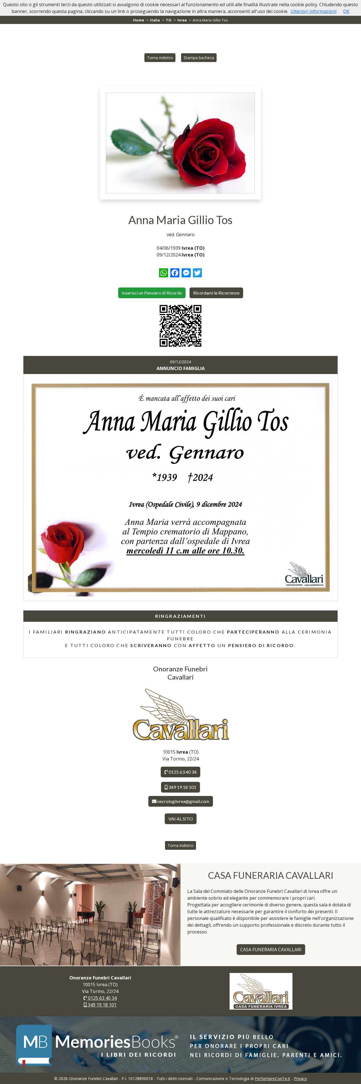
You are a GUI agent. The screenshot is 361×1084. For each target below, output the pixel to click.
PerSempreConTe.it (272, 1078)
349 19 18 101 (182, 787)
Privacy (300, 1078)
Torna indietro (160, 57)
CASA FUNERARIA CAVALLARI (270, 949)
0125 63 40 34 (182, 772)
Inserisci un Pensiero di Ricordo (152, 292)
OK (346, 11)
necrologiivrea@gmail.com (183, 801)
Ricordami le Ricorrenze (216, 292)
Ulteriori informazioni (313, 11)
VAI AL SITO (180, 818)
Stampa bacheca (199, 57)
